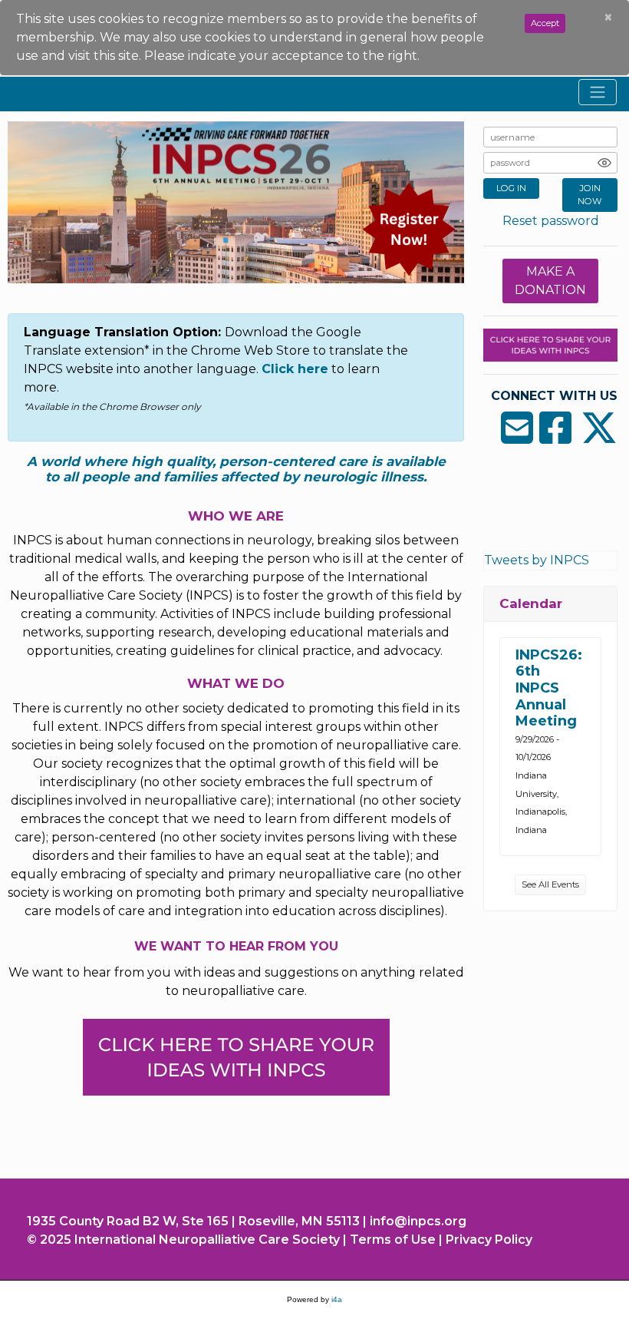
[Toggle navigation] (597, 92)
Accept (545, 23)
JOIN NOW (590, 195)
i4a (336, 1299)
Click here (295, 369)
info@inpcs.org (418, 1221)
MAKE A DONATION (550, 280)
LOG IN (511, 188)
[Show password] (604, 162)
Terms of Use (393, 1239)
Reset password (550, 220)
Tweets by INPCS (536, 560)
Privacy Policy (489, 1239)
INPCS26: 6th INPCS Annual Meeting (548, 687)
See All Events (550, 884)
